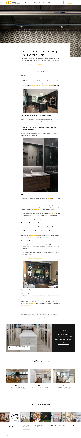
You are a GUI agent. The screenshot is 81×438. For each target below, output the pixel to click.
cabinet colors (31, 316)
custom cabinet (26, 318)
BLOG (70, 425)
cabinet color (44, 314)
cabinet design (55, 314)
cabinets (29, 314)
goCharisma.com (15, 435)
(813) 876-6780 (37, 426)
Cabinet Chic (39, 314)
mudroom (23, 254)
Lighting (22, 244)
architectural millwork (37, 209)
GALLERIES (60, 425)
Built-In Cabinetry (17, 385)
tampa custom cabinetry (53, 316)
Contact (48, 2)
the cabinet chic (47, 318)
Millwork (64, 385)
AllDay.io (10, 435)
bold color (26, 316)
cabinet (25, 314)
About (40, 2)
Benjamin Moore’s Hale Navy (47, 85)
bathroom (54, 252)
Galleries (35, 2)
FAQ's (67, 425)
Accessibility (68, 428)
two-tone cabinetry (34, 235)
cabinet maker (45, 316)
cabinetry (40, 64)
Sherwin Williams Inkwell (36, 85)
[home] (14, 2)
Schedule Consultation (69, 2)
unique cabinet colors (38, 316)
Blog (44, 2)
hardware (51, 213)
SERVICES (56, 425)
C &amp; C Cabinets (40, 318)
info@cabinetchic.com (39, 425)
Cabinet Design (40, 385)
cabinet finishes (33, 318)
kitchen (49, 198)
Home (25, 2)
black (47, 203)
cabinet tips (50, 314)
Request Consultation (63, 345)
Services (29, 2)
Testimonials (73, 428)
